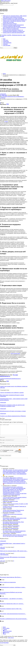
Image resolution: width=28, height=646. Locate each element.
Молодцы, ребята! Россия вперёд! (11, 525)
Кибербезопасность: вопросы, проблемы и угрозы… (13, 587)
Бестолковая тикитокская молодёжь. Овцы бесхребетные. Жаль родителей (13, 522)
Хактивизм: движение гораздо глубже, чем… (11, 608)
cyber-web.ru (11, 637)
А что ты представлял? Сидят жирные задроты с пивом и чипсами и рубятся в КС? (15, 498)
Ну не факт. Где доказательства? (11, 528)
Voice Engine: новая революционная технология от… (13, 613)
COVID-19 (2, 378)
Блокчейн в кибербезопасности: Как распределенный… (13, 618)
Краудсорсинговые (15, 353)
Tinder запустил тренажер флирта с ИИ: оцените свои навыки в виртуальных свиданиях (15, 16)
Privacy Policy (6, 628)
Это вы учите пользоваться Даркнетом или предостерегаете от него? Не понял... (13, 511)
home (4, 38)
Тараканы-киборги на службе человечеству (13, 18)
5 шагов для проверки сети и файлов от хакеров (12, 392)
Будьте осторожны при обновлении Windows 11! (15, 19)
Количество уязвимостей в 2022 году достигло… (12, 603)
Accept (1, 642)
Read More (6, 642)
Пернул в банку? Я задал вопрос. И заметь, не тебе (15, 503)
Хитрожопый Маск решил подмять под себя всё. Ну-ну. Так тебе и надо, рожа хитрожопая (15, 535)
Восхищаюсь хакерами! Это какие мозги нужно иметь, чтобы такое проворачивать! (14, 518)
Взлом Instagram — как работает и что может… (11, 598)
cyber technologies (7, 42)
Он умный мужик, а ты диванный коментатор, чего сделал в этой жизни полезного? (14, 531)
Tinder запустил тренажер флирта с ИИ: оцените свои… (13, 551)
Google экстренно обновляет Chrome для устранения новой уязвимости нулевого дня (13, 30)
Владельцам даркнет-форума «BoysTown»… (11, 577)
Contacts (5, 629)
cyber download (6, 45)
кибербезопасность (16, 378)
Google (6, 121)
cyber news (5, 40)
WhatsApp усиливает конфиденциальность (13, 24)
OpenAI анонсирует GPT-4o (10, 23)
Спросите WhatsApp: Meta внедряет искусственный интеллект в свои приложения (14, 27)
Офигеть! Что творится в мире (10, 501)
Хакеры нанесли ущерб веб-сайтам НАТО (13, 32)
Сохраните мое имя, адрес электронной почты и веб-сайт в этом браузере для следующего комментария (13, 446)
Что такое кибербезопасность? (9, 375)
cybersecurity (6, 41)
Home (4, 627)
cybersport (5, 44)
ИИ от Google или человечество (11, 28)
